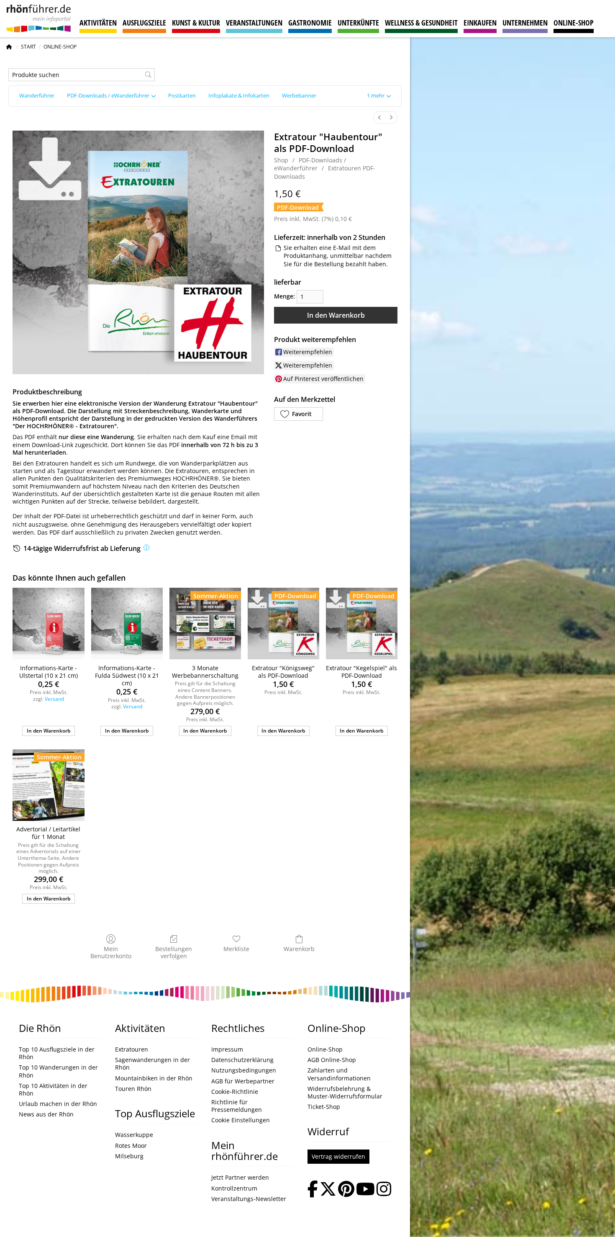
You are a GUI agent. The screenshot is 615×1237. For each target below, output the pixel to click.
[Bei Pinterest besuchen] (346, 1190)
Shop (281, 160)
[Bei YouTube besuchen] (365, 1190)
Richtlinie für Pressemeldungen (236, 1106)
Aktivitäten (98, 23)
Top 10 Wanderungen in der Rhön (58, 1071)
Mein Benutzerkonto (110, 952)
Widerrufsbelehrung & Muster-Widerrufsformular (345, 1092)
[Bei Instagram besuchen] (384, 1190)
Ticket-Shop (324, 1107)
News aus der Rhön (46, 1114)
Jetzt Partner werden (240, 1177)
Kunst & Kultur (196, 23)
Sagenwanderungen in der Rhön (152, 1063)
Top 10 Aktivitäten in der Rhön (53, 1089)
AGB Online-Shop (332, 1060)
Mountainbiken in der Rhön (153, 1078)
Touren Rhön (133, 1089)
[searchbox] (81, 74)
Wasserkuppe (134, 1135)
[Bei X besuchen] (328, 1190)
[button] (379, 96)
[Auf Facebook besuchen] (313, 1190)
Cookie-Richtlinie (234, 1092)
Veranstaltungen (254, 23)
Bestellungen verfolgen (173, 952)
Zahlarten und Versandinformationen (339, 1074)
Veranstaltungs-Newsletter (248, 1199)
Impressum (227, 1049)
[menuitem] (379, 117)
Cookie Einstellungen (240, 1120)
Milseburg (129, 1156)
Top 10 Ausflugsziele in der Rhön (57, 1053)
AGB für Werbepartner (242, 1081)
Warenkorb (299, 949)
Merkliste (236, 949)
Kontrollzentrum (234, 1188)
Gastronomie (310, 23)
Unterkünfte (358, 23)
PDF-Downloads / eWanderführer (310, 164)
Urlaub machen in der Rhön (58, 1104)
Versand (54, 698)
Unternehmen (525, 23)
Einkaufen (480, 23)
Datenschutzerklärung (242, 1060)
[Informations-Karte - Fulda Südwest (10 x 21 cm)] (127, 623)
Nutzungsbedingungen (243, 1070)
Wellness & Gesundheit (421, 23)
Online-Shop (574, 23)
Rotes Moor (131, 1146)
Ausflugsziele (144, 23)
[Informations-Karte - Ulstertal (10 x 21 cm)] (48, 623)
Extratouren (131, 1049)
